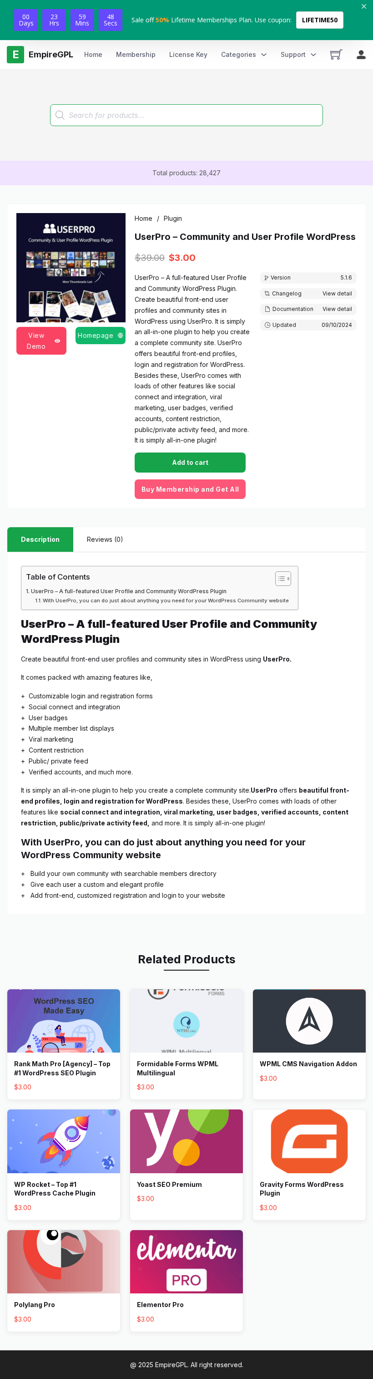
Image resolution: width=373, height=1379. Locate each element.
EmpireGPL (171, 1365)
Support (293, 54)
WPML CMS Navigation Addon (308, 1064)
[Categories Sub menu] (264, 54)
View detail (337, 293)
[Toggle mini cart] (336, 54)
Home (93, 54)
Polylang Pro (34, 1304)
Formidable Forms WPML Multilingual (177, 1068)
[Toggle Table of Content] (278, 578)
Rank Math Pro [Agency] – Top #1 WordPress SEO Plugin (62, 1068)
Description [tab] (40, 539)
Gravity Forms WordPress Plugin (302, 1189)
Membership (136, 54)
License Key (188, 54)
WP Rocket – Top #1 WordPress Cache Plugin (55, 1189)
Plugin (173, 218)
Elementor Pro (160, 1304)
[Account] (361, 55)
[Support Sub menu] (313, 54)
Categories (238, 54)
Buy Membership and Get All (190, 489)
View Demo (36, 340)
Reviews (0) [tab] (105, 539)
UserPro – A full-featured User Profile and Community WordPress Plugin (129, 591)
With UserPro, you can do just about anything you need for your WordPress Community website (166, 600)
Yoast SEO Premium (169, 1184)
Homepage (95, 335)
